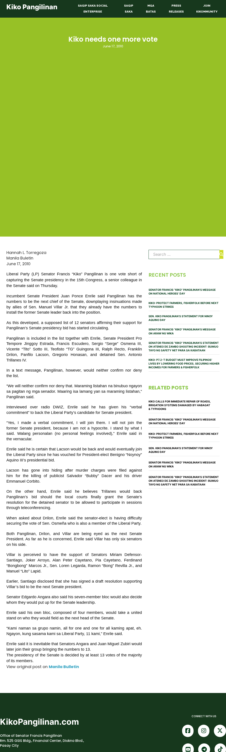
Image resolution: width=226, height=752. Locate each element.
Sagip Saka (128, 8)
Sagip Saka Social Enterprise (93, 8)
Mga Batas (151, 8)
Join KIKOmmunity (206, 8)
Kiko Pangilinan (31, 7)
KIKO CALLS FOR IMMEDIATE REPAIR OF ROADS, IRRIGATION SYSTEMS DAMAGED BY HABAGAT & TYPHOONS (180, 405)
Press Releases (176, 8)
